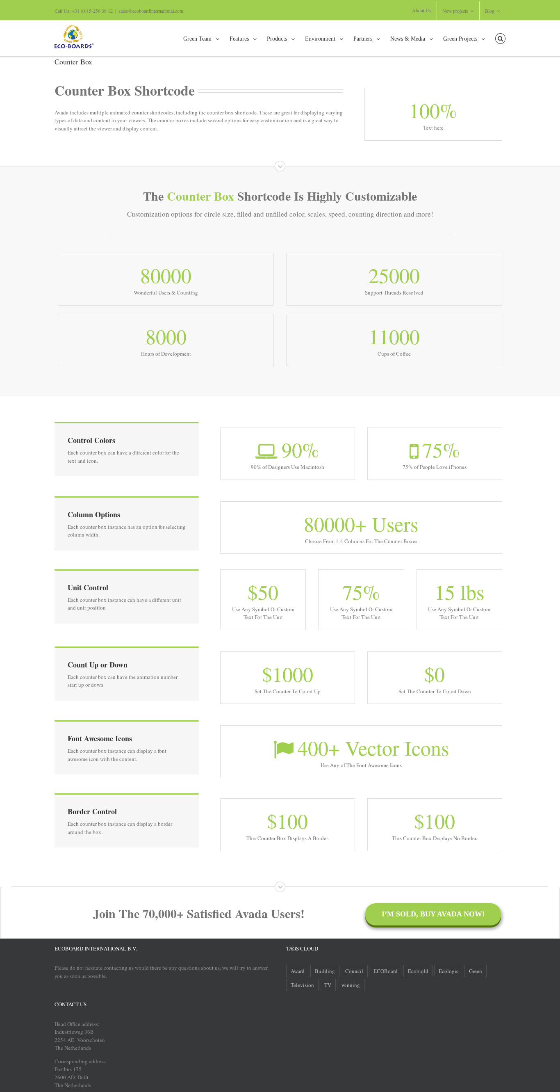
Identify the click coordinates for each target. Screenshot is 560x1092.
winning (350, 985)
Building (325, 971)
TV (327, 985)
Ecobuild (418, 971)
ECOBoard (385, 971)
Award (298, 971)
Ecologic (449, 971)
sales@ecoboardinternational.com (150, 10)
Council (354, 971)
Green (475, 971)
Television (302, 985)
